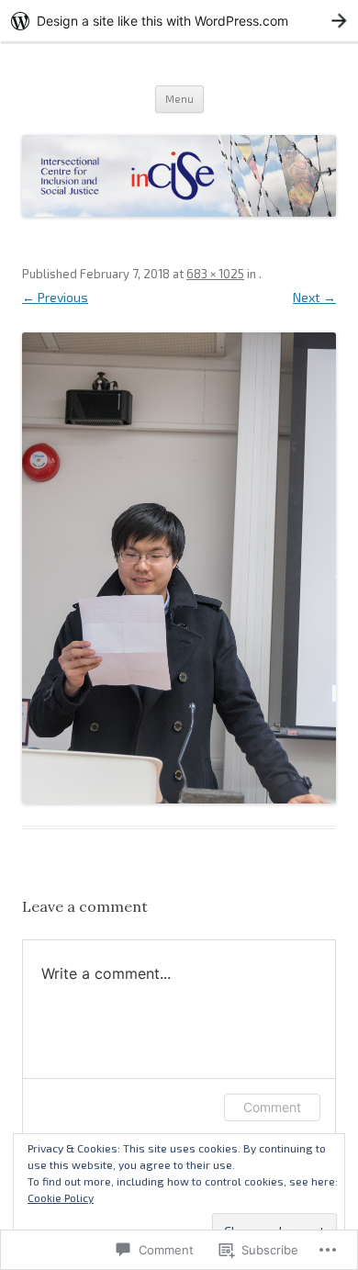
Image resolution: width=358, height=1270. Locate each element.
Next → (314, 297)
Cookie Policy (61, 1197)
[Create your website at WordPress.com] (179, 20)
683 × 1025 (215, 273)
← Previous (55, 297)
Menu (179, 99)
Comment (272, 1107)
